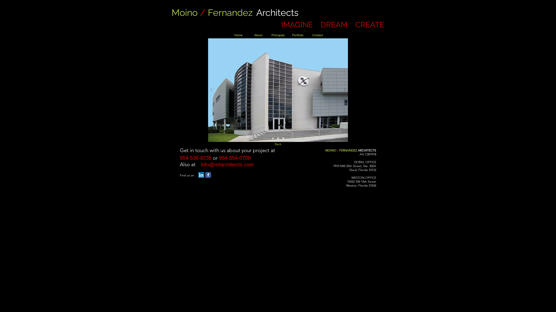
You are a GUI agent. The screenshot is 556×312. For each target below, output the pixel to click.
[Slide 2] (278, 138)
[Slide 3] (283, 138)
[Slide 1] (273, 138)
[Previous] (211, 90)
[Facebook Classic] (208, 175)
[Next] (345, 90)
